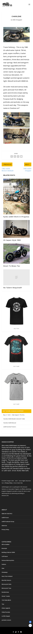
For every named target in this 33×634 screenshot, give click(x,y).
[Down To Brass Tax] (16, 254)
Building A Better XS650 (8, 552)
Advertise (4, 525)
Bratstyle (4, 548)
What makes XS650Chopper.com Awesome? (14, 445)
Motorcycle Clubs (6, 584)
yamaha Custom (6, 620)
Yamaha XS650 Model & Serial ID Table (14, 419)
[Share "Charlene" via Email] (21, 156)
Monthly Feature (6, 580)
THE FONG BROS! (6, 600)
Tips (3, 604)
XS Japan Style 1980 (12, 240)
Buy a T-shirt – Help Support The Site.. (14, 415)
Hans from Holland (7, 576)
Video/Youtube (6, 612)
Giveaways (5, 572)
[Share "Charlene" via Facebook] (11, 156)
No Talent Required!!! (12, 288)
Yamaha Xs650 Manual (9, 423)
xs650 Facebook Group (8, 521)
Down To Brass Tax (11, 266)
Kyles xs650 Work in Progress (16, 217)
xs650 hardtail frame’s (9, 427)
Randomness (5, 592)
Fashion (4, 564)
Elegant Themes (13, 629)
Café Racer (5, 556)
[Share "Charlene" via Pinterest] (18, 156)
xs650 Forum (5, 517)
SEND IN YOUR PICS (7, 513)
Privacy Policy (8, 483)
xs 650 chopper (16, 20)
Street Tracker (6, 596)
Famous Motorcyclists (8, 560)
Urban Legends (6, 608)
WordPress (28, 629)
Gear (3, 568)
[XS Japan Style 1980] (16, 229)
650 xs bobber (5, 544)
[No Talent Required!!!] (16, 277)
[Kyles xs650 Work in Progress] (16, 196)
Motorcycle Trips (6, 588)
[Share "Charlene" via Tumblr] (14, 156)
